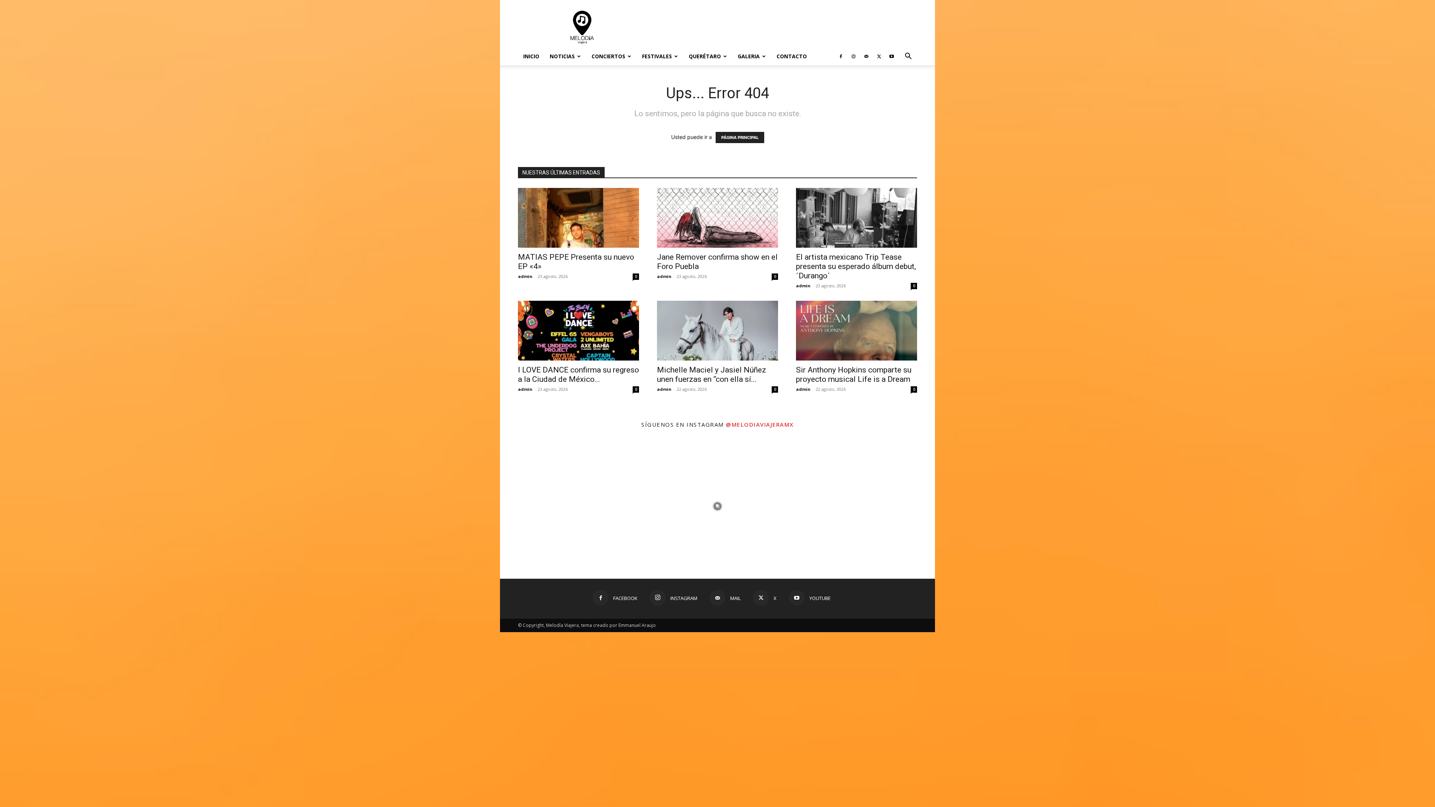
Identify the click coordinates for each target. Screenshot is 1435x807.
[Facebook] (840, 56)
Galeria (749, 56)
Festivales (657, 56)
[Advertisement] (781, 27)
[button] (908, 57)
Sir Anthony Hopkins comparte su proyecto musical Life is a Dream (853, 374)
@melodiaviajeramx (760, 424)
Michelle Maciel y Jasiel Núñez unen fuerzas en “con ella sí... (711, 374)
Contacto (792, 56)
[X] (879, 56)
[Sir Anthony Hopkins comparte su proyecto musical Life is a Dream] (856, 331)
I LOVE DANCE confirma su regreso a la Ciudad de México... (578, 374)
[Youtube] (891, 56)
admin (525, 276)
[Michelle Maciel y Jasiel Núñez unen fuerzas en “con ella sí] (717, 331)
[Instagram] (853, 56)
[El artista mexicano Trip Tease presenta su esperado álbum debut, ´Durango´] (856, 218)
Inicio (531, 56)
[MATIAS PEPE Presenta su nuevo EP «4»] (578, 218)
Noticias (562, 56)
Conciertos (608, 56)
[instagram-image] (572, 506)
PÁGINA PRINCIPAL (740, 137)
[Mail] (866, 56)
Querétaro (705, 56)
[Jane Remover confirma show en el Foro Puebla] (717, 218)
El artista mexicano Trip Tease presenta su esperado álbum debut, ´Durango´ (856, 266)
